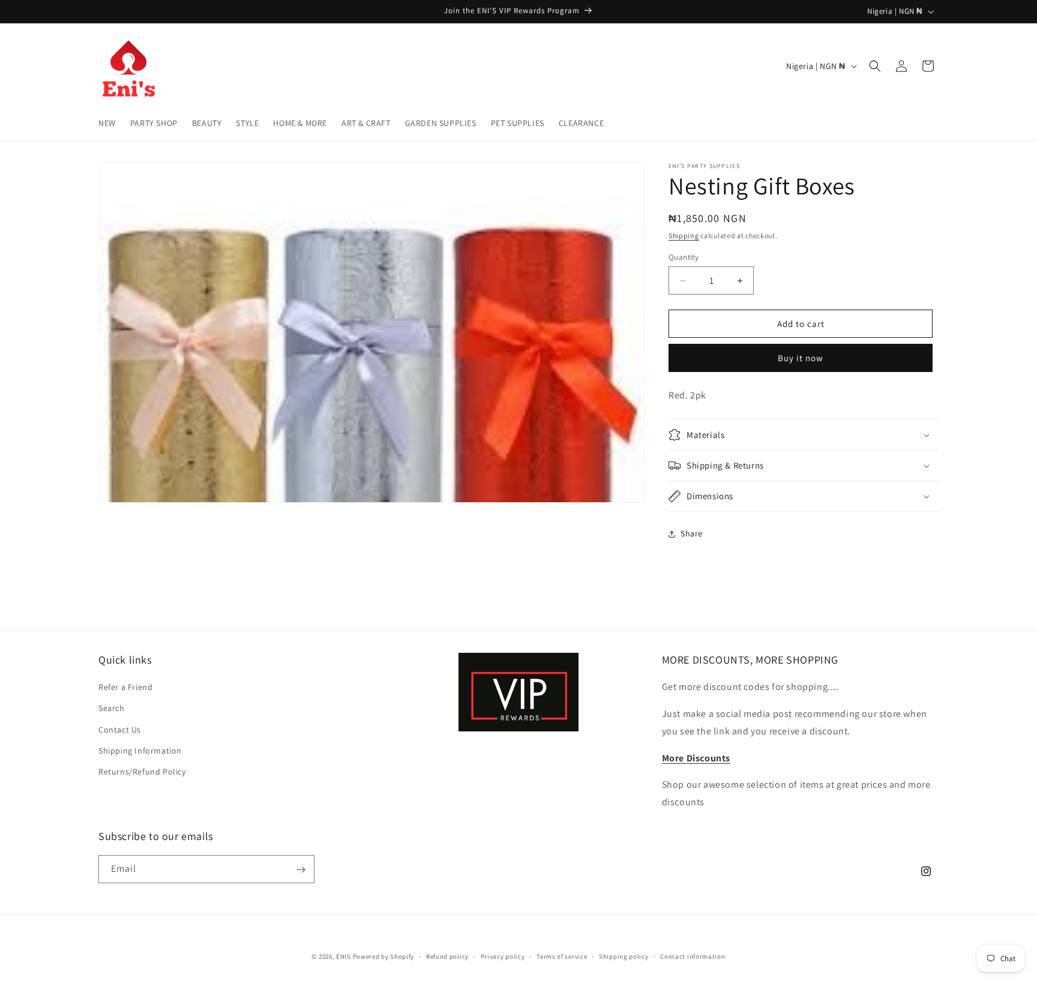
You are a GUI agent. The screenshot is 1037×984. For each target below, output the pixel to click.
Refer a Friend (125, 687)
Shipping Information (140, 750)
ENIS (343, 956)
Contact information (692, 956)
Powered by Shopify (384, 956)
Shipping (684, 235)
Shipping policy (624, 956)
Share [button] (692, 533)
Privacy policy (503, 956)
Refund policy (447, 956)
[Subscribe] (300, 870)
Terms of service (562, 956)
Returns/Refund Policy (142, 771)
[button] (875, 66)
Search (111, 708)
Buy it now (800, 358)
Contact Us (119, 729)
